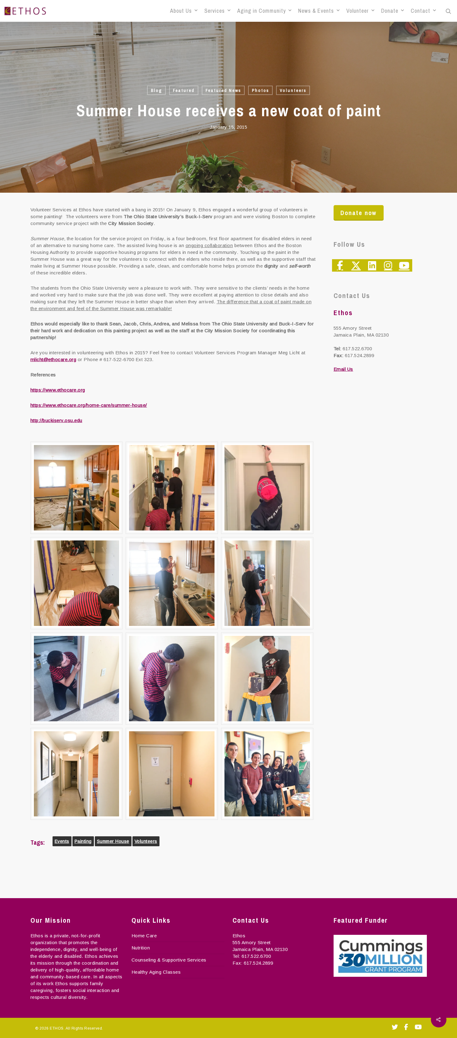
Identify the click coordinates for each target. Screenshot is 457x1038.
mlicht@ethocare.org (53, 359)
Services (214, 11)
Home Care (144, 935)
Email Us (343, 369)
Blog (156, 90)
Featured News (223, 90)
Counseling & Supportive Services (169, 959)
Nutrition (141, 947)
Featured (184, 90)
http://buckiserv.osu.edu (56, 420)
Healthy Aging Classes (156, 972)
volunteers (146, 841)
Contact (420, 11)
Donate (389, 11)
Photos (260, 90)
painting (83, 841)
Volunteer (357, 11)
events (62, 841)
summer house (113, 841)
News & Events (316, 11)
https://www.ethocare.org (57, 390)
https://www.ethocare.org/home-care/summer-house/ (88, 405)
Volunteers (293, 90)
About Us (181, 11)
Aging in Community (261, 11)
